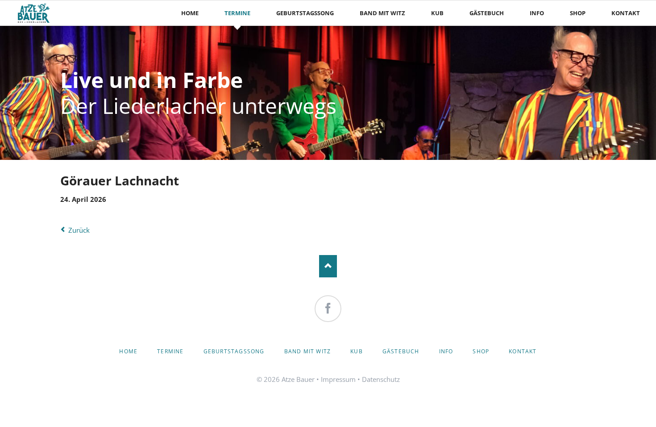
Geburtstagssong (234, 351)
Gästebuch (400, 351)
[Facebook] (328, 308)
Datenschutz (381, 379)
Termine (170, 351)
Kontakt (522, 351)
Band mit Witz (307, 351)
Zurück (79, 230)
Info (446, 351)
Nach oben (328, 266)
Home (128, 351)
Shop (481, 351)
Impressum (338, 379)
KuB (356, 351)
